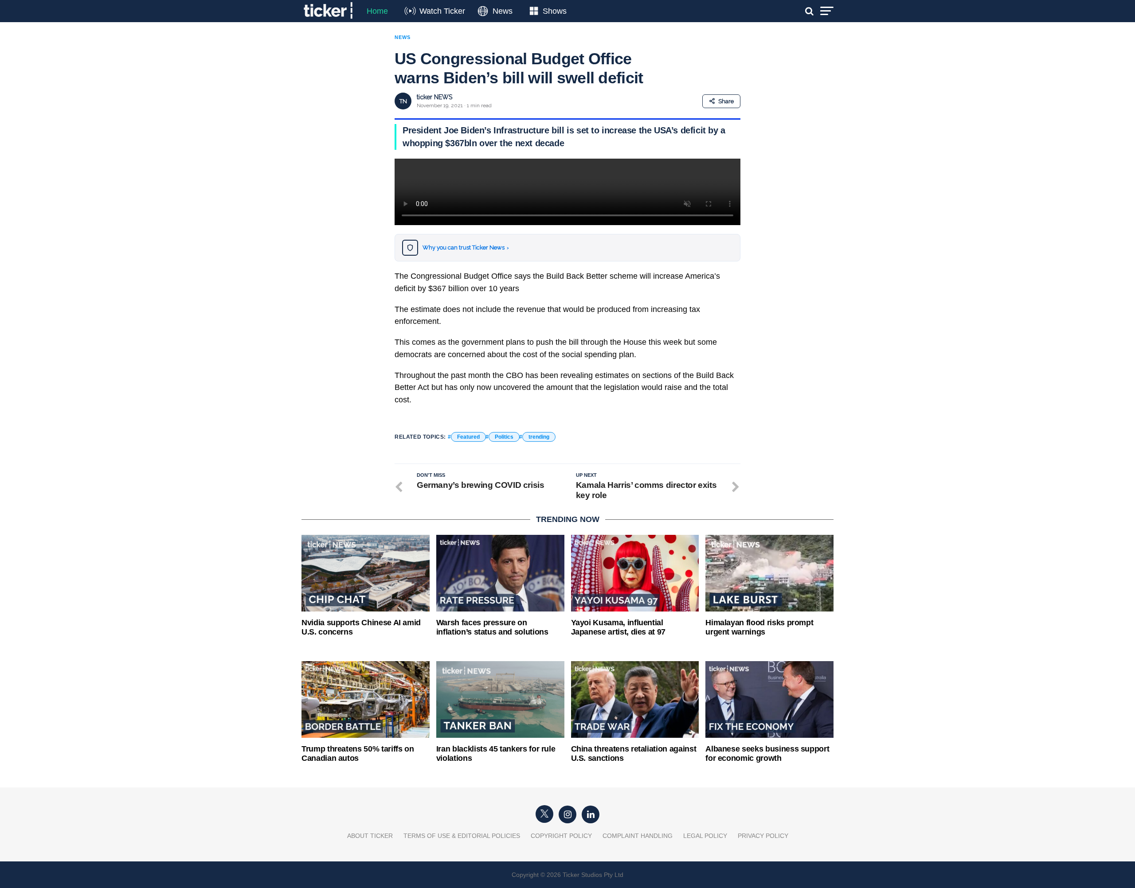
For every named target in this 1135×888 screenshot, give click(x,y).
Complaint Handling (638, 835)
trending (538, 437)
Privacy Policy (763, 835)
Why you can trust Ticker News (466, 247)
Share (726, 101)
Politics (504, 437)
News (503, 11)
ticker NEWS (434, 97)
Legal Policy (705, 835)
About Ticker (370, 835)
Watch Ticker (442, 11)
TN (403, 101)
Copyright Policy (561, 835)
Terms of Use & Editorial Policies (461, 835)
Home (377, 11)
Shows (555, 11)
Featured (468, 437)
